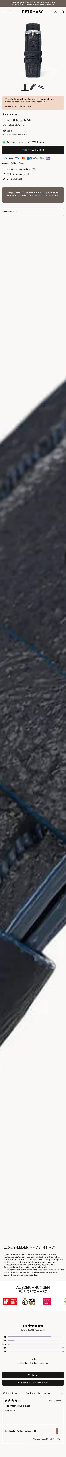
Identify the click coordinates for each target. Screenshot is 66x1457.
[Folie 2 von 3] (33, 87)
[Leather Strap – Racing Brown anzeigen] (57, 1431)
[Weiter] (60, 1420)
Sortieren (31, 1393)
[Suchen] (10, 11)
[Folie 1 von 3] (25, 87)
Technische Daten (9, 211)
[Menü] (3, 11)
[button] (33, 114)
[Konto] (55, 11)
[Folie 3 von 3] (41, 87)
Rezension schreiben (41, 1383)
